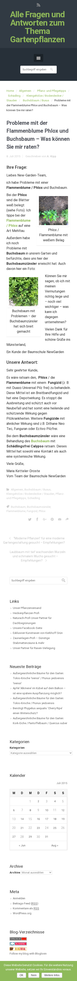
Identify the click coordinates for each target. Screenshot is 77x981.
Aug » (54, 845)
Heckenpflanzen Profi (26, 613)
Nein (34, 975)
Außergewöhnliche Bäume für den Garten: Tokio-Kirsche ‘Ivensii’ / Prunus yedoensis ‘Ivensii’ (38, 678)
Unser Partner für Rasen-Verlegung (34, 648)
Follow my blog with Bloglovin (28, 953)
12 (62, 810)
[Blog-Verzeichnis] (18, 943)
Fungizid (32, 511)
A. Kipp (51, 156)
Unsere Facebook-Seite (27, 628)
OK (21, 975)
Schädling (14, 95)
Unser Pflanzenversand (27, 608)
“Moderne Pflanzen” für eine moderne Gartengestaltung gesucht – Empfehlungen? (34, 540)
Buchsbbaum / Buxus (36, 100)
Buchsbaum (18, 506)
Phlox (42, 511)
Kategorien (17, 747)
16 (38, 819)
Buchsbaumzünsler (38, 506)
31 (46, 836)
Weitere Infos (51, 975)
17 (46, 819)
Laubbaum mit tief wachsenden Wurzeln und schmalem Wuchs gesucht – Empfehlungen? (37, 556)
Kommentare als (26, 908)
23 (38, 828)
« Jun (22, 845)
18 (54, 819)
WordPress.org (22, 913)
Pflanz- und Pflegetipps (51, 90)
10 (46, 810)
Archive (15, 872)
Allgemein (25, 90)
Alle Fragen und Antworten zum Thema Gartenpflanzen (37, 27)
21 (22, 828)
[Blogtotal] (18, 948)
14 (22, 819)
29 (30, 836)
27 (13, 836)
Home (10, 90)
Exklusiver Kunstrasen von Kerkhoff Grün (38, 633)
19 (62, 819)
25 (54, 828)
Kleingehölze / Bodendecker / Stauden (30, 493)
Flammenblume (15, 511)
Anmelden (19, 898)
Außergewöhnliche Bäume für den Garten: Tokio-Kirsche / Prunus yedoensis (38, 701)
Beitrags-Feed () (25, 903)
